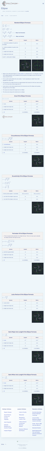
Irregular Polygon (8, 430)
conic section (21, 73)
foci (39, 75)
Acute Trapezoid (7, 422)
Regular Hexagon (8, 412)
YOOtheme (24, 448)
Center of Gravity (22, 412)
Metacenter (21, 414)
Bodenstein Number (36, 427)
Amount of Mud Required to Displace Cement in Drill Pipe (36, 419)
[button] (43, 3)
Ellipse (6, 15)
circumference (7, 144)
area (5, 340)
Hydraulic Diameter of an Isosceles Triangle (8, 426)
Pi (4, 112)
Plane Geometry (13, 15)
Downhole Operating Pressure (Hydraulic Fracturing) (36, 414)
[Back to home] (10, 3)
